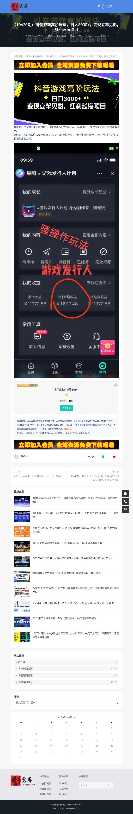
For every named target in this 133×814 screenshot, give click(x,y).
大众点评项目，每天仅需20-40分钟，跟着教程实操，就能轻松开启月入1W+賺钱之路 (75, 530)
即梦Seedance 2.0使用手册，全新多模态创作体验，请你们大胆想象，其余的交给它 (74, 500)
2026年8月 (66, 717)
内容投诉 (68, 429)
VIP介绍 (63, 783)
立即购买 (66, 408)
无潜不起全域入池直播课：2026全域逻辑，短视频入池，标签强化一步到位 (73, 603)
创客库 (27, 57)
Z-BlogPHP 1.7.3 (72, 809)
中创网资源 (60, 36)
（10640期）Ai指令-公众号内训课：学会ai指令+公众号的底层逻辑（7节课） (93, 478)
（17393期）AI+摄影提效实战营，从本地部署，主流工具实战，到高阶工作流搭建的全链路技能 (75, 635)
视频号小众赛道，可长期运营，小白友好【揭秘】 (39, 476)
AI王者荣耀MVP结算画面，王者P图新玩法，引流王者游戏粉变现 (67, 543)
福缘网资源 (45, 789)
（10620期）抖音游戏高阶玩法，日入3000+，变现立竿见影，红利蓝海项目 (58, 433)
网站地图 (63, 794)
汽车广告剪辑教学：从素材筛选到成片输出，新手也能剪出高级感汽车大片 (72, 558)
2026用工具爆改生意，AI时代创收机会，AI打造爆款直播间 (64, 618)
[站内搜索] (99, 6)
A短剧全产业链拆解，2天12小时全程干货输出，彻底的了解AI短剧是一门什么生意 (75, 515)
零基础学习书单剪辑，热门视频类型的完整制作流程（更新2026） (68, 573)
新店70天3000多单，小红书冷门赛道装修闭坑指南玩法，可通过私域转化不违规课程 (75, 590)
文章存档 (63, 789)
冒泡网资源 (45, 794)
